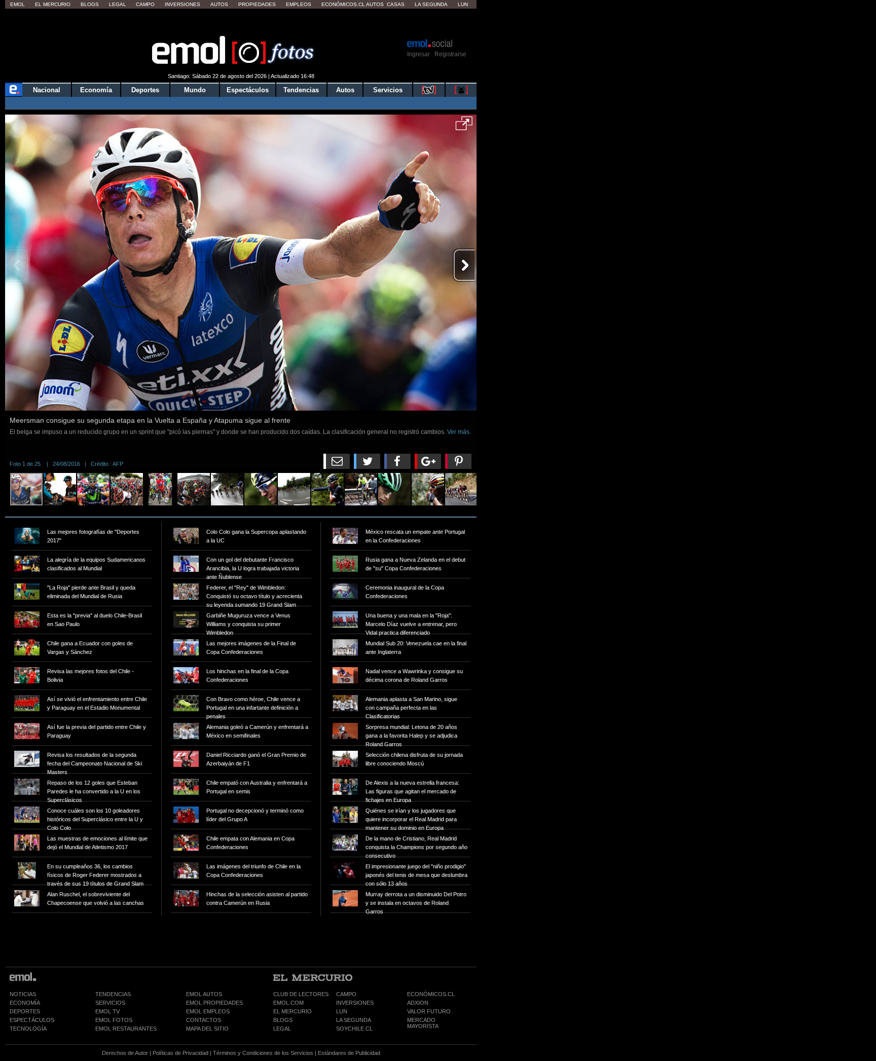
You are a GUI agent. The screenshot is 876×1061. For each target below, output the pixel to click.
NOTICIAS (23, 994)
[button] (464, 127)
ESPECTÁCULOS (32, 1020)
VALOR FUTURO (429, 1011)
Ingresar (418, 54)
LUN (341, 1011)
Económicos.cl (343, 4)
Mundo (195, 90)
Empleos (298, 4)
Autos (219, 4)
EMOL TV (107, 1011)
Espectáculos (248, 90)
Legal (117, 4)
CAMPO (346, 994)
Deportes (145, 90)
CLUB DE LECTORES (300, 994)
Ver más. (459, 431)
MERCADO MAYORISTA (423, 1023)
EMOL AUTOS (204, 994)
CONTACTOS (203, 1020)
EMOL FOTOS (113, 1020)
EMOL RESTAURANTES (126, 1029)
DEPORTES (25, 1011)
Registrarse (450, 54)
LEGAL (282, 1029)
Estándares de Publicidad (349, 1053)
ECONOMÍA (25, 1003)
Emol (17, 4)
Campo (145, 4)
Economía (96, 90)
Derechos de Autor (125, 1053)
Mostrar (241, 22)
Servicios (388, 90)
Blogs (90, 4)
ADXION (417, 1003)
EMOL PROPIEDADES (214, 1003)
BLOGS (283, 1020)
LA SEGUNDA (353, 1020)
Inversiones (182, 4)
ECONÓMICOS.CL (431, 994)
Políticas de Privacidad (180, 1053)
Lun (463, 4)
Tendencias (301, 90)
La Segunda (431, 4)
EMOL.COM (288, 1003)
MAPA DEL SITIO (207, 1029)
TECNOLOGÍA (28, 1029)
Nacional (46, 90)
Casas (396, 4)
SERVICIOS (110, 1003)
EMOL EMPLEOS (208, 1011)
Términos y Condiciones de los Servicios (263, 1053)
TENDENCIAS (113, 994)
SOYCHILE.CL (354, 1029)
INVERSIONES (355, 1003)
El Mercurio (52, 4)
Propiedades (257, 4)
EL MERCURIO (292, 1011)
